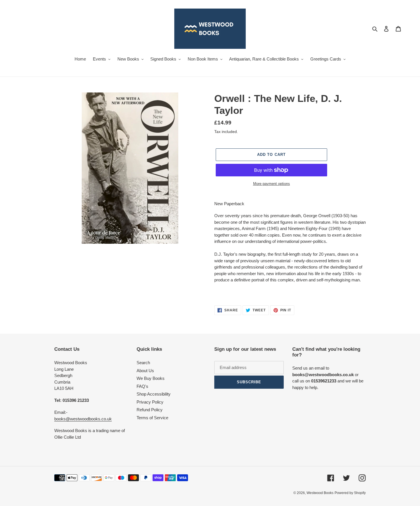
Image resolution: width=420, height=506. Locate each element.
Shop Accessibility (154, 394)
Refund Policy (150, 409)
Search (143, 362)
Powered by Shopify (350, 493)
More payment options (271, 184)
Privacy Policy (150, 402)
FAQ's (142, 386)
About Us (145, 370)
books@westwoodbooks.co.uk (83, 418)
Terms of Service (152, 417)
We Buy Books (151, 378)
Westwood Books (320, 493)
